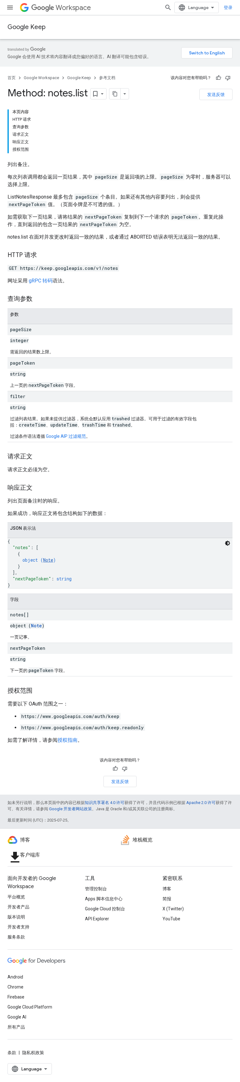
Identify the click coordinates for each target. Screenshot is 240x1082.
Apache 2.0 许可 (201, 802)
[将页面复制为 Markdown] (115, 93)
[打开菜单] (10, 7)
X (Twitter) (173, 908)
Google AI (17, 1016)
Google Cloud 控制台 (105, 908)
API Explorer (97, 918)
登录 (228, 7)
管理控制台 (96, 888)
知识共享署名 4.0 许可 (104, 802)
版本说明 (16, 916)
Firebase (16, 996)
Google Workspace (41, 77)
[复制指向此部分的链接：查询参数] (38, 299)
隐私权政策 (33, 1052)
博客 (166, 888)
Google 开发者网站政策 (70, 808)
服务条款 (16, 936)
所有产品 (16, 1026)
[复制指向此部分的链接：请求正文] (38, 457)
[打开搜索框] (168, 7)
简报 (166, 898)
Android (15, 976)
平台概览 (16, 896)
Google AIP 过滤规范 (66, 436)
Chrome (15, 986)
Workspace (73, 7)
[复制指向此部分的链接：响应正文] (38, 488)
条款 (12, 1052)
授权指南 (68, 740)
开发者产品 (18, 906)
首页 (12, 77)
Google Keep (27, 27)
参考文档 (107, 77)
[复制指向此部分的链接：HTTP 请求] (43, 255)
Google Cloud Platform (30, 1006)
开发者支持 (18, 926)
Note (48, 560)
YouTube (171, 918)
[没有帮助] (227, 78)
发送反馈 (216, 94)
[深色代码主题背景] (227, 543)
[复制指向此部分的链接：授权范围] (38, 691)
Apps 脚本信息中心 (103, 898)
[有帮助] (218, 78)
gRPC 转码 (40, 281)
